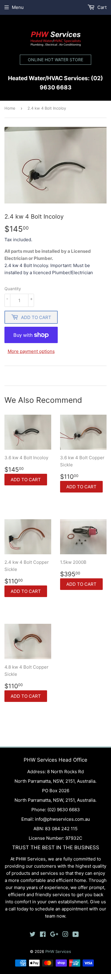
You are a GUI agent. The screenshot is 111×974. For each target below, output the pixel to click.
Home (9, 108)
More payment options (31, 351)
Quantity (12, 288)
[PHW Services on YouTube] (76, 935)
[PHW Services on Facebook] (43, 935)
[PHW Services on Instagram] (65, 935)
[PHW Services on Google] (54, 935)
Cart (101, 7)
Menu (18, 7)
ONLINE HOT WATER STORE (55, 59)
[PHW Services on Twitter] (33, 935)
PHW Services (58, 951)
